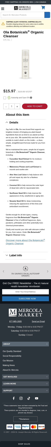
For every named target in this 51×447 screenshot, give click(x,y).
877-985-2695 (15, 321)
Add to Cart (34, 106)
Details (13, 122)
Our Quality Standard (12, 351)
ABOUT (6, 344)
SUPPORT (7, 390)
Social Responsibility (12, 356)
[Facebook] (13, 399)
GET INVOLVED (10, 377)
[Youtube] (36, 399)
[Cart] (43, 7)
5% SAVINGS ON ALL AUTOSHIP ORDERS (25, 275)
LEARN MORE (9, 384)
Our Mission (8, 361)
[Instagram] (21, 399)
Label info (15, 255)
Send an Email (38, 321)
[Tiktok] (28, 399)
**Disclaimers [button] (24, 419)
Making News (9, 365)
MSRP (29, 91)
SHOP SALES (24, 444)
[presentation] (47, 64)
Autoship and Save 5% (20, 98)
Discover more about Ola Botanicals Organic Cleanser (25, 242)
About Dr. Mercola (10, 370)
